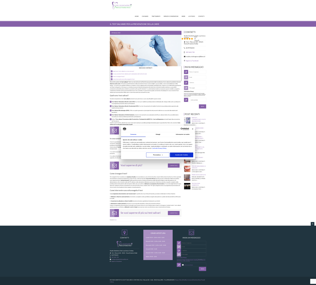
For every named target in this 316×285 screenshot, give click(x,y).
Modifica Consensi (187, 280)
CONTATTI (201, 16)
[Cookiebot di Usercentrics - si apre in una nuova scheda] (182, 129)
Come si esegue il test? (119, 76)
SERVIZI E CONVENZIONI (171, 16)
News (115, 219)
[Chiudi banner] (192, 129)
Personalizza (157, 155)
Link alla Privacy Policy (159, 148)
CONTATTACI (174, 165)
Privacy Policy (178, 280)
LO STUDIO (191, 16)
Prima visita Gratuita (199, 174)
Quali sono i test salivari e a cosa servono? (123, 71)
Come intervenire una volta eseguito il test (124, 79)
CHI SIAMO (145, 16)
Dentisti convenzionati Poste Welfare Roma (199, 119)
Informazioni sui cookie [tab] (182, 134)
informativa (186, 94)
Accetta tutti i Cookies (181, 155)
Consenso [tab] (133, 134)
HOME (137, 16)
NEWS (183, 16)
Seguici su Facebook (191, 61)
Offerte (112, 282)
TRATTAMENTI (156, 16)
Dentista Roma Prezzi (198, 280)
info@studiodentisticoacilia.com (120, 259)
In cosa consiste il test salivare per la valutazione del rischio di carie (130, 74)
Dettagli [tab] (158, 134)
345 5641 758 (190, 52)
